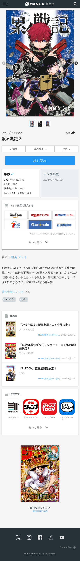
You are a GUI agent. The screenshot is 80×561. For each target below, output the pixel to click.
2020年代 (9, 299)
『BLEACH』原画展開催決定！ (38, 368)
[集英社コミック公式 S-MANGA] (40, 4)
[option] (40, 63)
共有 (68, 132)
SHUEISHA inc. (32, 554)
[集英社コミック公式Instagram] (29, 537)
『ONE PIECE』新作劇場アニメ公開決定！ (45, 324)
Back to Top (68, 547)
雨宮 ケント (19, 257)
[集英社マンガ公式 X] (18, 537)
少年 (24, 299)
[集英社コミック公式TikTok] (51, 537)
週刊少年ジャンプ (12, 291)
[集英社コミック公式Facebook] (40, 537)
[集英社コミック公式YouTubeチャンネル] (61, 537)
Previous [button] (4, 63)
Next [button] (76, 63)
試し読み (40, 161)
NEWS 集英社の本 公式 (49, 335)
